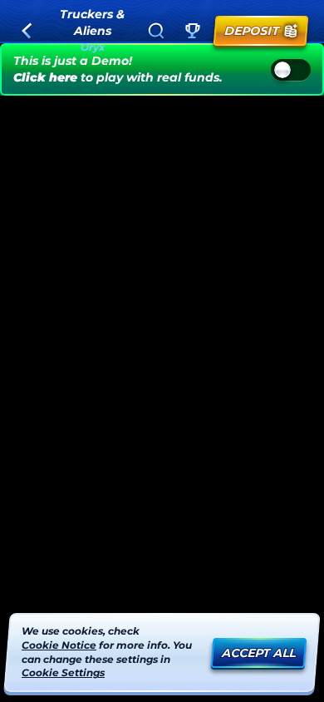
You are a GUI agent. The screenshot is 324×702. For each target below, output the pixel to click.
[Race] (193, 31)
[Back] (26, 30)
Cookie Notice (59, 645)
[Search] (156, 31)
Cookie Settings (63, 673)
